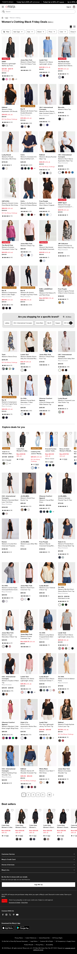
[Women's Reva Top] (66, 94)
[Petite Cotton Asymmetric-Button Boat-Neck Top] (29, 709)
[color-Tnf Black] (63, 77)
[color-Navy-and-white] (47, 173)
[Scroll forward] (70, 323)
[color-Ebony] (45, 839)
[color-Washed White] (59, 604)
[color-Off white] (63, 119)
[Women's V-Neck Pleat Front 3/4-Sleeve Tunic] (29, 47)
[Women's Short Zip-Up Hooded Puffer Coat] (21, 816)
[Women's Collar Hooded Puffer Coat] (23, 439)
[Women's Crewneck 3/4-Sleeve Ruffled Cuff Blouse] (29, 141)
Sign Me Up (38, 884)
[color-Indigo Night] (47, 125)
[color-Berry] (63, 412)
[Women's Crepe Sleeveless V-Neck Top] (10, 619)
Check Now (24, 902)
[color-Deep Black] (41, 125)
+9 (34, 168)
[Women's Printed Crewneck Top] (29, 619)
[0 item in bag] (74, 6)
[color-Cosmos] (75, 463)
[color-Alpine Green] (28, 168)
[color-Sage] (66, 648)
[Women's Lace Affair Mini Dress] (29, 528)
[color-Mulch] (20, 839)
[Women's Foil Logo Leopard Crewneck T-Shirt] (66, 188)
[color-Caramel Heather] (13, 79)
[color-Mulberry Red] (32, 168)
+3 (53, 738)
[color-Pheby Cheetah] (6, 694)
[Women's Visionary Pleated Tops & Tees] (66, 483)
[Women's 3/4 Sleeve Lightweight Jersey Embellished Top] (47, 47)
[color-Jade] (50, 511)
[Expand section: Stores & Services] (38, 864)
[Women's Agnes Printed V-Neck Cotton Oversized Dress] (66, 276)
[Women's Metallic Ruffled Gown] (66, 439)
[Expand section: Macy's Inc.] (38, 870)
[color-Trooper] (59, 412)
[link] (10, 71)
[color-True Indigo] (72, 172)
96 (49, 795)
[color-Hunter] (50, 465)
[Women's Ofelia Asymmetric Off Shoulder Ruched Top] (10, 94)
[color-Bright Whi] (59, 172)
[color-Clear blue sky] (41, 75)
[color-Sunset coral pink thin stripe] (22, 692)
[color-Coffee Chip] (3, 308)
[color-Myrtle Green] (63, 604)
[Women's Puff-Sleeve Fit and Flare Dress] (47, 276)
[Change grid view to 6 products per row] (74, 27)
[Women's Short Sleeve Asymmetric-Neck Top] (66, 141)
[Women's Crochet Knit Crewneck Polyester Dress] (10, 528)
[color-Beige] (22, 509)
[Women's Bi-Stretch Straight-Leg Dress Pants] (29, 276)
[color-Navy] (3, 369)
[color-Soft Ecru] (25, 215)
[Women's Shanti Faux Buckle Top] (29, 483)
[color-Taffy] (6, 79)
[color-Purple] (10, 738)
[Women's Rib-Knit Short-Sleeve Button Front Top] (66, 572)
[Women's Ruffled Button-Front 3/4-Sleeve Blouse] (29, 188)
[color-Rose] (22, 255)
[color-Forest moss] (50, 738)
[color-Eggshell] (62, 839)
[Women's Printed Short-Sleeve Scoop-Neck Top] (66, 528)
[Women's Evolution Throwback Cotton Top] (10, 230)
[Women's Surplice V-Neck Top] (10, 663)
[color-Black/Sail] (41, 261)
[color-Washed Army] (44, 215)
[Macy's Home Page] (10, 6)
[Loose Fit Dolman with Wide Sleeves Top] (47, 385)
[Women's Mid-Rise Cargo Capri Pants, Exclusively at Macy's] (8, 439)
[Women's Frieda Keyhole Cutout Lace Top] (66, 709)
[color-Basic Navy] (28, 414)
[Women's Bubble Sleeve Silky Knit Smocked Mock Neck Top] (29, 341)
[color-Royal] (47, 465)
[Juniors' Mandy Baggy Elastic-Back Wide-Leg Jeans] (37, 439)
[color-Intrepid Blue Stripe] (3, 601)
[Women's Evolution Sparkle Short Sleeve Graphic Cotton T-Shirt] (66, 47)
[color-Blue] (13, 369)
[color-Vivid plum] (44, 75)
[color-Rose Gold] (41, 782)
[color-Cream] (6, 168)
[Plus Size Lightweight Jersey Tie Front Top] (47, 709)
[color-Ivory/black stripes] (59, 648)
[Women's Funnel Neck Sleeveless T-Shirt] (29, 385)
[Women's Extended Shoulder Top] (66, 755)
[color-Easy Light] (32, 468)
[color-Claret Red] (32, 215)
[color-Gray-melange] (6, 125)
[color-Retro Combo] (59, 302)
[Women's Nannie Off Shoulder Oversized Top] (29, 755)
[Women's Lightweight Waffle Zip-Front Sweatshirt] (10, 47)
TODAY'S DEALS (7, 2)
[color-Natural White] (32, 255)
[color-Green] (6, 369)
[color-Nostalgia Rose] (54, 690)
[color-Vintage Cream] (59, 370)
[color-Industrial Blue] (59, 557)
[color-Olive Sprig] (4, 463)
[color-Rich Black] (25, 168)
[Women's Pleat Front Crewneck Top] (29, 572)
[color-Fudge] (59, 782)
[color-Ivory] (28, 509)
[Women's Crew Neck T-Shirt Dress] (47, 755)
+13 (16, 79)
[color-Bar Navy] (22, 126)
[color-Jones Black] (28, 255)
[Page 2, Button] (53, 795)
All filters (68, 317)
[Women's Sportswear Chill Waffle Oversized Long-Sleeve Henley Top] (47, 230)
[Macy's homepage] (3, 18)
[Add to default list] (27, 433)
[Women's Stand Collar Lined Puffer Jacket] (63, 816)
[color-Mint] (10, 369)
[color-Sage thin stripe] (47, 738)
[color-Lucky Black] (41, 690)
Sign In (69, 7)
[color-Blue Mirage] (47, 215)
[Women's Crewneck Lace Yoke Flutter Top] (66, 385)
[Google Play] (23, 928)
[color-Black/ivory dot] (25, 370)
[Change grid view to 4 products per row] (71, 27)
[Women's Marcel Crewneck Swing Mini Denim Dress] (47, 528)
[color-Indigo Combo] (63, 302)
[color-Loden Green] (44, 690)
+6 (34, 214)
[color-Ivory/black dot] (22, 370)
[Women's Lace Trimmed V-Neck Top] (47, 572)
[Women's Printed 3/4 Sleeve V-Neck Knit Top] (66, 230)
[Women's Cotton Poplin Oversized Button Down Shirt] (10, 572)
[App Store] (8, 928)
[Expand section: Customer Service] (38, 854)
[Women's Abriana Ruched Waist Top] (47, 141)
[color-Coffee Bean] (22, 215)
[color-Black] (3, 79)
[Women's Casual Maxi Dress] (47, 483)
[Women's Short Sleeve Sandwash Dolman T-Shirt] (47, 663)
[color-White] (41, 173)
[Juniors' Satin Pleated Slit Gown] (51, 439)
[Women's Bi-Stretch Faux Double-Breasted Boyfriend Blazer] (29, 94)
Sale (6, 17)
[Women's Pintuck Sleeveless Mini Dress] (10, 141)
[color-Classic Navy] (22, 168)
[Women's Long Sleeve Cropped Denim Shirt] (47, 619)
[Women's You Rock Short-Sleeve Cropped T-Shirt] (47, 188)
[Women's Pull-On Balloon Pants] (66, 663)
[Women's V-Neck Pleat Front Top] (47, 341)
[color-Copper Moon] (69, 172)
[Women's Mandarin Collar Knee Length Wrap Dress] (10, 709)
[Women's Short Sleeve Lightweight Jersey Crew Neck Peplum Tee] (66, 619)
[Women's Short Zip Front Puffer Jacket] (49, 816)
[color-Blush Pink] (10, 79)
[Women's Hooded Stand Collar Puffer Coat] (35, 816)
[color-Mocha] (44, 414)
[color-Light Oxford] (25, 255)
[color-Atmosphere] (48, 839)
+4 (38, 468)
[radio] (3, 79)
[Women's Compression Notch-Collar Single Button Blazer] (10, 276)
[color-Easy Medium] (35, 468)
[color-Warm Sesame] (59, 692)
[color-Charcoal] (44, 511)
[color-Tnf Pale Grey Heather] (59, 77)
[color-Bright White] (44, 125)
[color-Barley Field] (25, 126)
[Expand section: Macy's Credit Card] (38, 859)
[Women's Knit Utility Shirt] (66, 341)
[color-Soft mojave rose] (63, 648)
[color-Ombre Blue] (3, 168)
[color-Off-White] (44, 782)
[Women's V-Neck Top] (29, 230)
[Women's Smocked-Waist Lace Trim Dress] (10, 483)
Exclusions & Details (14, 902)
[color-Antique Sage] (63, 557)
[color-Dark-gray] (35, 787)
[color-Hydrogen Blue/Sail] (44, 261)
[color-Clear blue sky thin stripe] (44, 738)
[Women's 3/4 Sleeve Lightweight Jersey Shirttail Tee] (29, 663)
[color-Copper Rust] (66, 172)
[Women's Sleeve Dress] (10, 341)
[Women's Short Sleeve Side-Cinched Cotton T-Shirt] (47, 94)
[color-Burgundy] (63, 740)
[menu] (3, 7)
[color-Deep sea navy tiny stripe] (32, 692)
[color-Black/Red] (47, 782)
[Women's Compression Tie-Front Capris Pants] (10, 385)
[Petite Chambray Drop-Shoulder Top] (10, 755)
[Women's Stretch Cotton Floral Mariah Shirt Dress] (10, 188)
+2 (53, 511)
